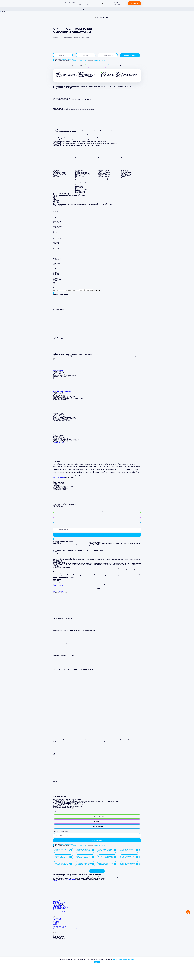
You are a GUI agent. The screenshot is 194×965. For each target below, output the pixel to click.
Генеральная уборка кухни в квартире (62, 391)
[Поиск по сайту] (102, 3)
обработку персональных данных (67, 59)
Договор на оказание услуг (59, 926)
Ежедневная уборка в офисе (60, 910)
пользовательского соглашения (99, 60)
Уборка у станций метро (59, 902)
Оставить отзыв (56, 555)
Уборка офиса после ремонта (60, 907)
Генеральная (56, 894)
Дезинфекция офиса (58, 914)
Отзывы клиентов (57, 919)
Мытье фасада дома (58, 370)
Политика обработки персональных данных (123, 959)
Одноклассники (63, 928)
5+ (53, 210)
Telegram (110, 3)
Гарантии (55, 923)
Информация (119, 9)
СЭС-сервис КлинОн (70, 879)
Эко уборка (55, 899)
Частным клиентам (57, 9)
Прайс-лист (85, 9)
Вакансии (55, 924)
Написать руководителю (59, 477)
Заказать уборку (96, 290)
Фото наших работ (57, 918)
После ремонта (56, 895)
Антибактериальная (58, 898)
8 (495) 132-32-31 (120, 2)
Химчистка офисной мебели (60, 911)
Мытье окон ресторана (58, 412)
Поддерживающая (57, 893)
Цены (54, 917)
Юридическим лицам (72, 9)
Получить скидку (57, 546)
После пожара (56, 897)
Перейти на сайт (57, 880)
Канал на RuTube (83, 928)
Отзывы (104, 9)
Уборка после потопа (58, 903)
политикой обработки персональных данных (78, 60)
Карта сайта (56, 921)
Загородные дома (57, 900)
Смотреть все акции (58, 549)
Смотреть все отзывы (58, 576)
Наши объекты (95, 9)
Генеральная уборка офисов (60, 906)
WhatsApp (106, 3)
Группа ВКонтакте (71, 928)
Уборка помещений (57, 915)
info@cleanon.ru (118, 4)
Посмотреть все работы (58, 442)
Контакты (130, 9)
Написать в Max (98, 65)
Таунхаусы (55, 901)
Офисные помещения (58, 905)
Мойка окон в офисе (58, 909)
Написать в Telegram (118, 65)
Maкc (108, 3)
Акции (111, 9)
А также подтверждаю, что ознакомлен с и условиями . (80, 60)
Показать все (97, 871)
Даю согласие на (64, 59)
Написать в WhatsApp (77, 65)
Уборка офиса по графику (59, 908)
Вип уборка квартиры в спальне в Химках (63, 433)
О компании (56, 922)
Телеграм (57, 928)
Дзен (77, 928)
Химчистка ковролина (58, 912)
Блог (54, 925)
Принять (97, 962)
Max (54, 928)
